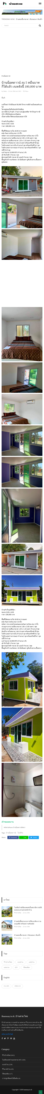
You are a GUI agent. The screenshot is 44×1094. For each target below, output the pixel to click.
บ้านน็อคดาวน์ (6, 76)
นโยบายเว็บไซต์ (7, 1034)
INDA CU (18, 986)
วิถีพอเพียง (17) (7, 1074)
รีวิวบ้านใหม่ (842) (8, 1055)
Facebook (14, 837)
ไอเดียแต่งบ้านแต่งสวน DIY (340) (13, 1060)
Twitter (35, 837)
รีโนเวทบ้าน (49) (8, 1069)
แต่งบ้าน (31, 962)
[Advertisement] (22, 53)
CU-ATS (6, 986)
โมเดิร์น (20, 833)
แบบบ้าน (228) (7, 1064)
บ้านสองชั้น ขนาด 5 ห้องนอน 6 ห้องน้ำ (29, 19)
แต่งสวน (6, 967)
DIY (16, 967)
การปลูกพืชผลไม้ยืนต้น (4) (11, 1078)
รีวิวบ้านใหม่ (17, 913)
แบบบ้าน (20, 962)
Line (24, 837)
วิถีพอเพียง (26, 967)
